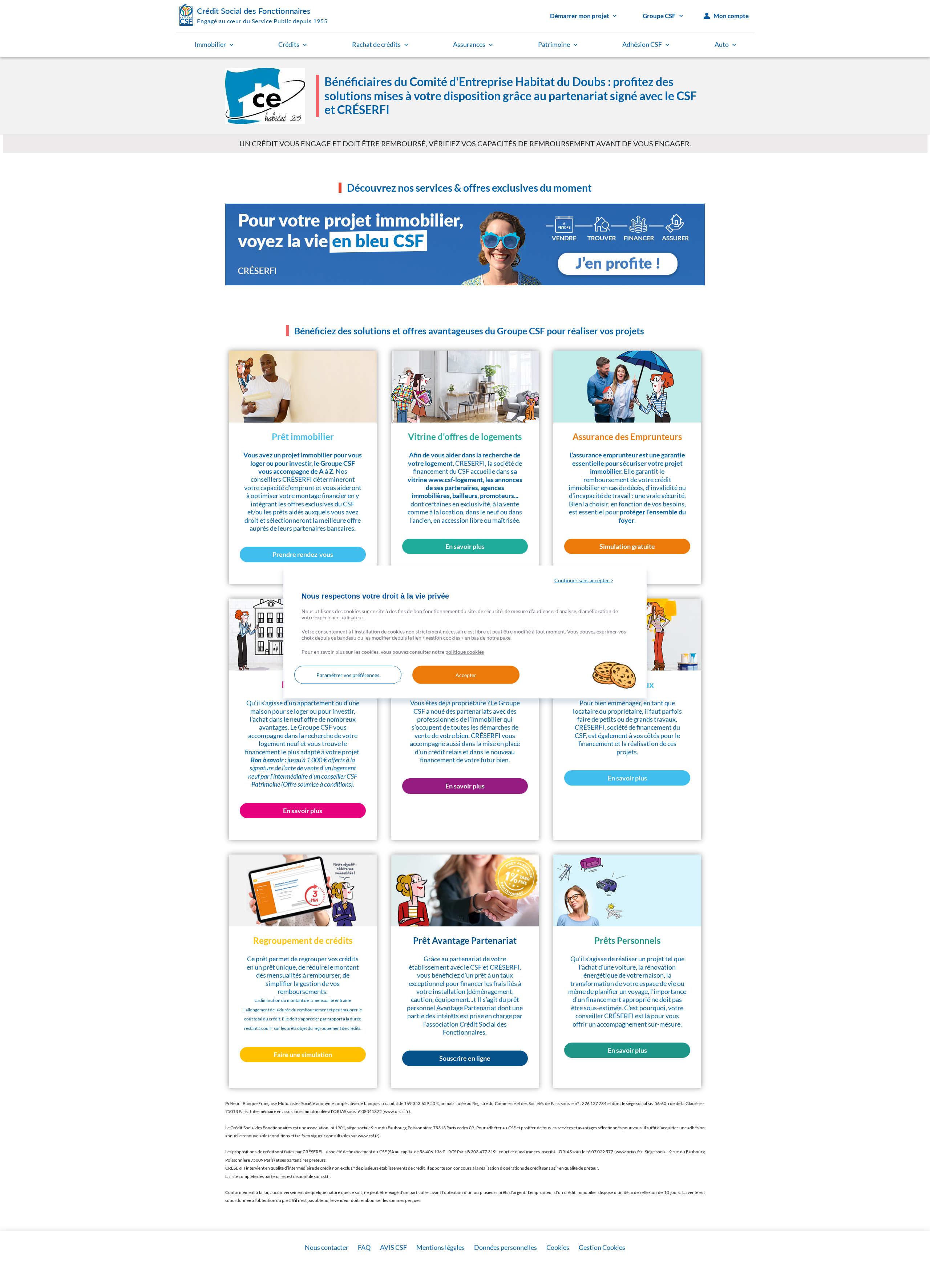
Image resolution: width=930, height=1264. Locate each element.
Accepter (466, 675)
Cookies (557, 1247)
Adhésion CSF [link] (642, 44)
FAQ (364, 1247)
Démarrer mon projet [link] (579, 16)
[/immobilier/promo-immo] (465, 244)
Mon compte (731, 16)
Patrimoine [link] (554, 44)
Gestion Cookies (602, 1247)
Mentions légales (440, 1247)
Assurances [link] (469, 44)
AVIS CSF (393, 1247)
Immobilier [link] (210, 44)
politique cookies (464, 652)
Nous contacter (326, 1247)
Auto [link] (722, 44)
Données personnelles (505, 1247)
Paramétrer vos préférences (347, 675)
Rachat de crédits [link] (376, 44)
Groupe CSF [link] (659, 16)
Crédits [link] (288, 44)
